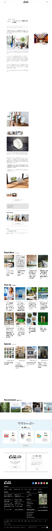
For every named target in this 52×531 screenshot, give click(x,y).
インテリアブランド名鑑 (7, 509)
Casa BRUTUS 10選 (30, 503)
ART (22, 489)
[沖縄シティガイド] (27, 407)
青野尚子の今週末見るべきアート (9, 496)
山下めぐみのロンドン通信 (8, 503)
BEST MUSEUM (29, 515)
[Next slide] (36, 414)
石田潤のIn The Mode (18, 503)
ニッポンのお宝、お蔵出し (19, 506)
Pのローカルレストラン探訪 (19, 504)
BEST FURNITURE (29, 514)
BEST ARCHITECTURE (30, 512)
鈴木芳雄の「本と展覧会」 (19, 499)
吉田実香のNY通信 (7, 501)
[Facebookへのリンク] (33, 483)
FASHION (10, 489)
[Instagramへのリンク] (39, 483)
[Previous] (15, 128)
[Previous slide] (15, 414)
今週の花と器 (29, 505)
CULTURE (40, 489)
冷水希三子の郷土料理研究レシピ (19, 509)
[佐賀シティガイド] (16, 407)
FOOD (26, 489)
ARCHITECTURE (17, 489)
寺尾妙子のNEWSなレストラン (8, 499)
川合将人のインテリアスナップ (19, 501)
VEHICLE (34, 489)
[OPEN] (5, 2)
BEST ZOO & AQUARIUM (30, 517)
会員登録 (15, 467)
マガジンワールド (6, 522)
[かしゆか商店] (38, 407)
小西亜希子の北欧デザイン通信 (8, 504)
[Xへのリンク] (36, 483)
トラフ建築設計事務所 (10, 230)
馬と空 (28, 496)
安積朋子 (15, 230)
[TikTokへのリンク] (41, 483)
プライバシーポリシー (35, 462)
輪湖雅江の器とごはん (18, 494)
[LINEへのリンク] (47, 483)
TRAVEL (29, 489)
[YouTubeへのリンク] (44, 483)
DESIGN (5, 489)
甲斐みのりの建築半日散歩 (8, 494)
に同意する (37, 462)
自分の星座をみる (26, 445)
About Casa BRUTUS (43, 510)
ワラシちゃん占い (29, 506)
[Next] (19, 128)
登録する (37, 467)
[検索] (47, 2)
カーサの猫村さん (29, 494)
